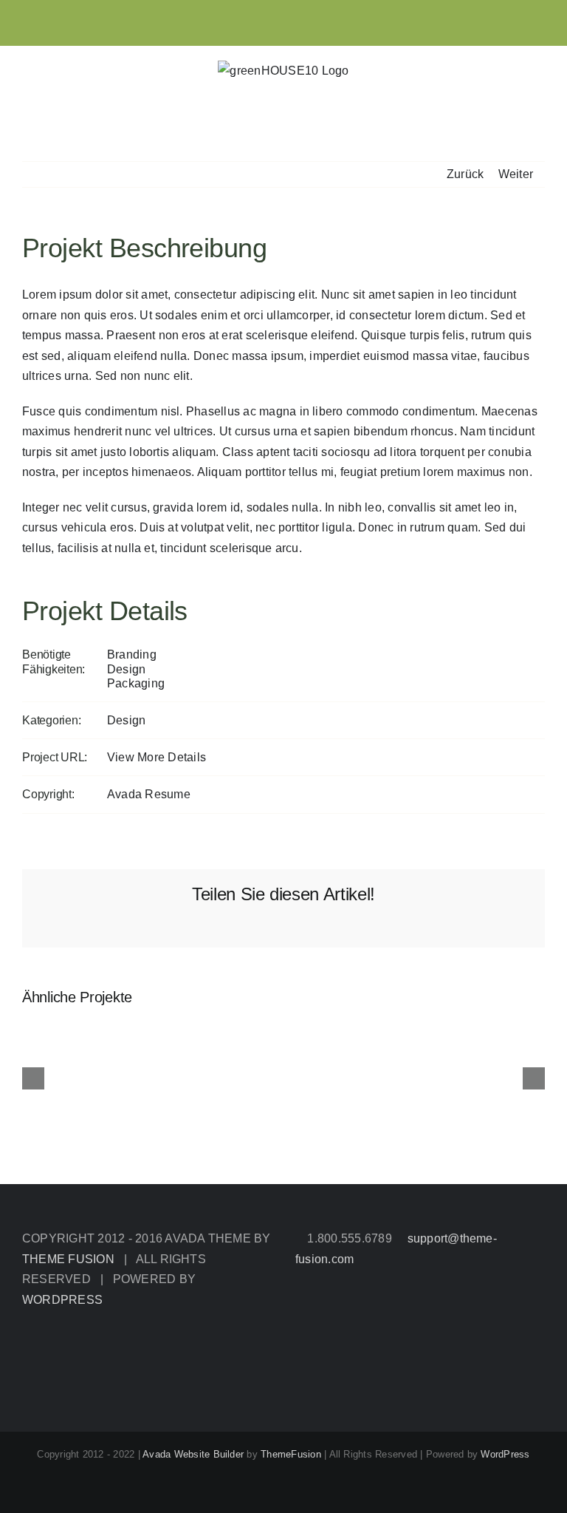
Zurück (465, 174)
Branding (132, 654)
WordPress (505, 1454)
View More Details (156, 757)
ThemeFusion (291, 1454)
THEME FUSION (68, 1259)
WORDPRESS (62, 1299)
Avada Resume (148, 794)
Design (126, 669)
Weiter (515, 174)
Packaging (136, 683)
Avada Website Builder (193, 1454)
